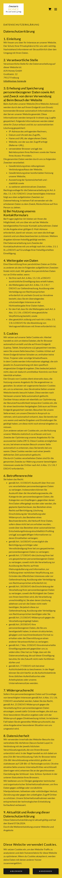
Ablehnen (16, 871)
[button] (56, 9)
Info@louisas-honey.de (14, 81)
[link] (13, 9)
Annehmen (45, 871)
